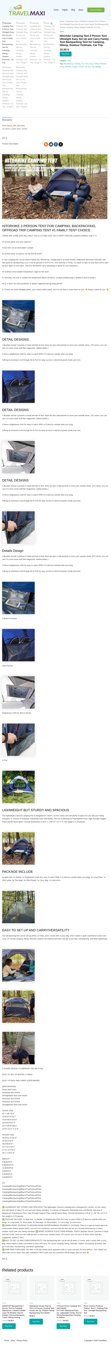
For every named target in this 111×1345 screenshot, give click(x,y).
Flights (65, 10)
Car (82, 64)
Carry (87, 64)
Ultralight (98, 67)
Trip (92, 67)
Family (96, 64)
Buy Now (65, 54)
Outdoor (75, 67)
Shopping (69, 21)
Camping (77, 64)
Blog (73, 10)
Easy (91, 64)
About (81, 10)
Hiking (62, 67)
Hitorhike (68, 67)
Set (86, 67)
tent (89, 67)
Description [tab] (7, 120)
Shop (13, 1340)
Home (56, 10)
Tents (76, 21)
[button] (95, 10)
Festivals (103, 64)
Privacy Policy (22, 1340)
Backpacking (68, 64)
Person (81, 67)
